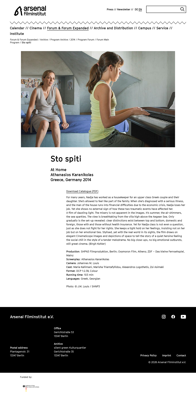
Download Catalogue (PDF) (82, 191)
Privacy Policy (148, 355)
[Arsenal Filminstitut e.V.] (30, 11)
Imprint (166, 355)
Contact (181, 355)
